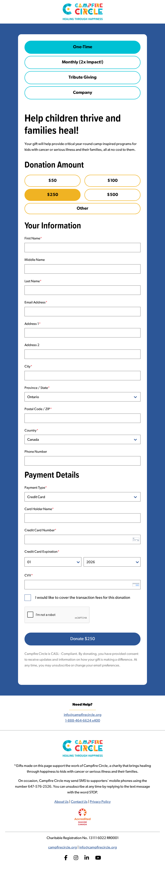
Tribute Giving (83, 77)
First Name (32, 238)
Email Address (35, 302)
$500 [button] (112, 195)
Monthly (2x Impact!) (82, 62)
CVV (27, 575)
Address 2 (31, 345)
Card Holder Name (38, 509)
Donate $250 (82, 639)
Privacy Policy (100, 802)
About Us (61, 802)
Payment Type (34, 488)
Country (30, 430)
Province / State (36, 388)
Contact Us (79, 802)
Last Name (32, 281)
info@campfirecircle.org (82, 715)
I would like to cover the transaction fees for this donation (82, 598)
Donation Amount (54, 164)
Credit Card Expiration (41, 552)
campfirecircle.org (62, 847)
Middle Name (34, 260)
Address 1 (31, 324)
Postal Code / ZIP (37, 409)
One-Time (82, 47)
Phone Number (35, 452)
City (27, 366)
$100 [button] (112, 181)
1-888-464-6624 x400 (82, 721)
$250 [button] (52, 195)
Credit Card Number (39, 530)
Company (82, 93)
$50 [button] (52, 181)
